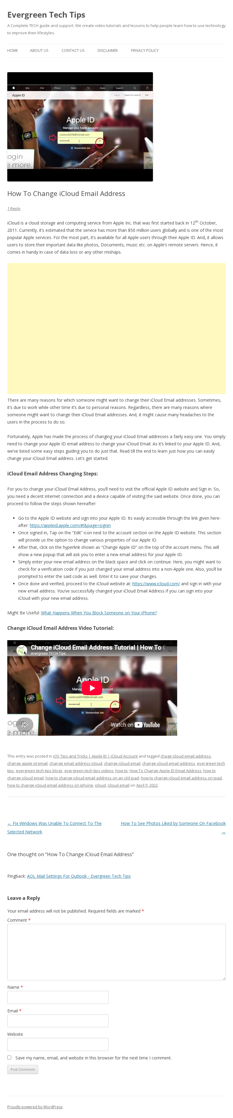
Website (15, 1034)
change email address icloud (75, 763)
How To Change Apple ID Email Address (165, 770)
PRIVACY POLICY (145, 50)
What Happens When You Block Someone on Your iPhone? (99, 613)
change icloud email (122, 763)
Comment (19, 920)
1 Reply (14, 208)
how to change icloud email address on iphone (50, 785)
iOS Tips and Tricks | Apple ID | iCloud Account (95, 756)
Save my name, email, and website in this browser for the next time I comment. (93, 1058)
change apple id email (27, 763)
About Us (39, 50)
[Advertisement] (116, 328)
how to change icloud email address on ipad (181, 778)
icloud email (119, 785)
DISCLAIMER (108, 50)
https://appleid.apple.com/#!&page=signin (70, 525)
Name (15, 987)
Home (12, 50)
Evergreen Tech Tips (46, 14)
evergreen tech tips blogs (39, 770)
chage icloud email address (185, 756)
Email (14, 1011)
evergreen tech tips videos (88, 770)
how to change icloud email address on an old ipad (92, 778)
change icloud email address (168, 763)
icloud (100, 785)
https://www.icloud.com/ (156, 583)
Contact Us (73, 50)
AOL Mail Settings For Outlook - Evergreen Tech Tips (79, 876)
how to (121, 770)
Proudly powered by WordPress (34, 1107)
